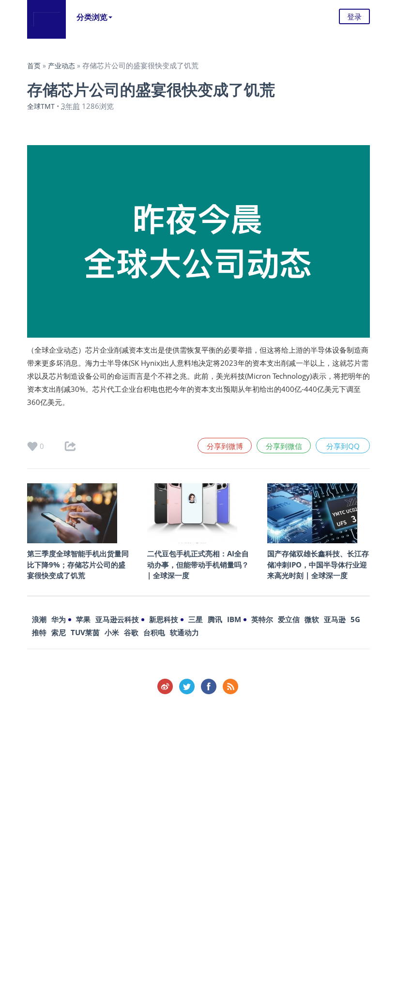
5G (355, 619)
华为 (58, 619)
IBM (234, 619)
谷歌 (131, 632)
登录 (354, 16)
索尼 (58, 632)
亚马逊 (335, 619)
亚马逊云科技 (117, 619)
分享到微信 (284, 446)
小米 (112, 632)
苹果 (83, 619)
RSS (230, 686)
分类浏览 (91, 17)
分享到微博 (225, 446)
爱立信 (289, 619)
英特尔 (262, 619)
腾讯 (215, 619)
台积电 (154, 632)
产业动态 (61, 65)
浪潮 (39, 619)
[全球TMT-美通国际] (46, 19)
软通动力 (184, 632)
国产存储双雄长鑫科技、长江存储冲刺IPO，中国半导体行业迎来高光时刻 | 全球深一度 (318, 564)
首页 (34, 65)
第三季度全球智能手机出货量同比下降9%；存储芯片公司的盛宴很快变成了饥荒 (78, 564)
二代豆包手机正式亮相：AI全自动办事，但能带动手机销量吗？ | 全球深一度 (198, 564)
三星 (195, 619)
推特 (39, 632)
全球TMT (41, 106)
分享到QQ (343, 446)
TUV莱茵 (85, 632)
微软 (312, 619)
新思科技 (163, 619)
